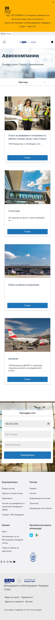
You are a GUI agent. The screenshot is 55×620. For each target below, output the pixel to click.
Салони (33, 493)
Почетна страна (10, 64)
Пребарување (28, 455)
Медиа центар (8, 488)
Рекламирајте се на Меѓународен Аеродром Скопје (12, 539)
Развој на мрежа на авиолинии (10, 549)
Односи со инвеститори (12, 493)
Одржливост (7, 498)
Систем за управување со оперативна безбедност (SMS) (13, 506)
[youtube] (14, 562)
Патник (3, 34)
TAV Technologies (34, 610)
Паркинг (33, 488)
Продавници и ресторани (41, 508)
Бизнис (9, 34)
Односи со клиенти (14, 601)
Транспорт (34, 503)
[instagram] (7, 562)
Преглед (23, 82)
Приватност (27, 597)
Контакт (29, 601)
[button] (53, 2)
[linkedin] (10, 562)
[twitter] (4, 562)
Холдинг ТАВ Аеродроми (13, 514)
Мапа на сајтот (12, 597)
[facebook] (1, 562)
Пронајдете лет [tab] (27, 413)
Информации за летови (40, 498)
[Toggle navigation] (7, 42)
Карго (4, 531)
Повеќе (27, 157)
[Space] (27, 42)
